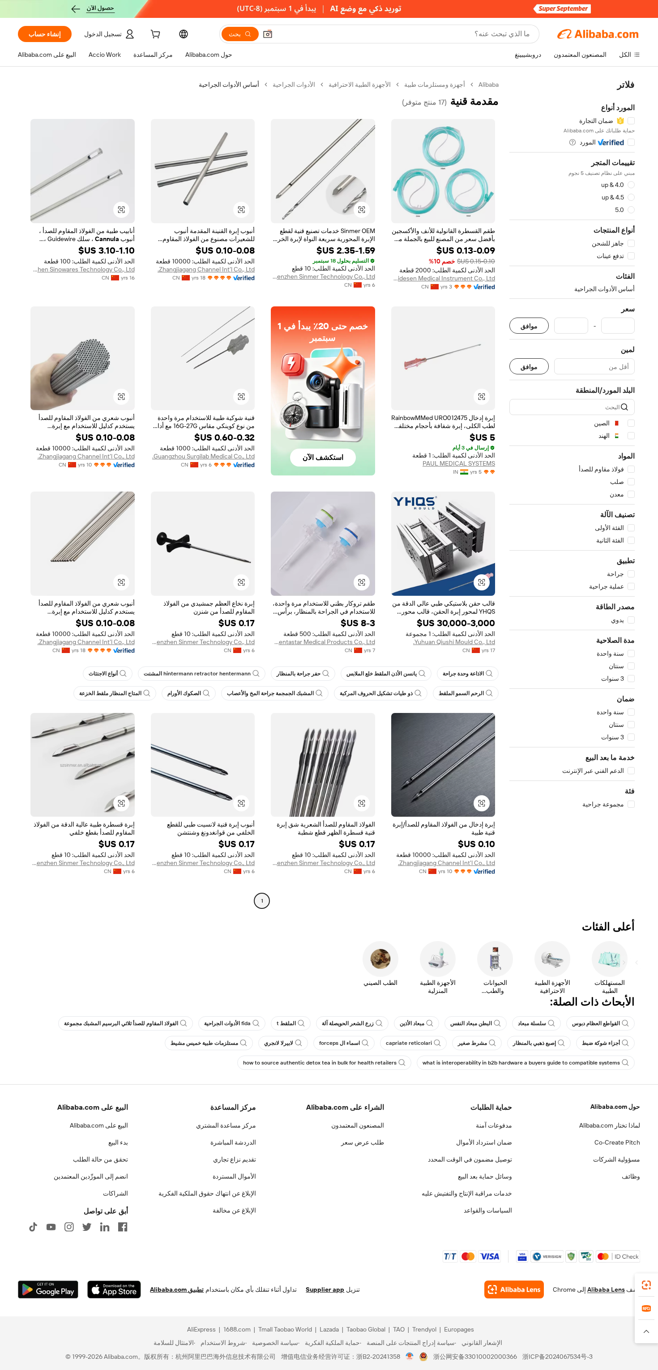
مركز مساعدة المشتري (226, 1125)
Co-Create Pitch (617, 1142)
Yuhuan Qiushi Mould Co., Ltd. (454, 641)
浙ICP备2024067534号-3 (557, 1356)
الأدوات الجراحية (294, 84)
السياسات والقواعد (488, 1210)
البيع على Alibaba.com (99, 1125)
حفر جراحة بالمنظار (298, 673)
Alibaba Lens (606, 1289)
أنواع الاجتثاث (103, 673)
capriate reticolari (409, 1043)
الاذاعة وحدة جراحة (463, 673)
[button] (267, 34)
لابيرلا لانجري (278, 1043)
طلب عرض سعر (362, 1142)
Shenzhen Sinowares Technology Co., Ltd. (82, 269)
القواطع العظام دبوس (596, 1023)
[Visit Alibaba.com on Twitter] (86, 1227)
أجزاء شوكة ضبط (601, 1043)
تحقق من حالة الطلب (100, 1159)
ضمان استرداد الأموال (484, 1142)
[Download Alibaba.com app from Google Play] (48, 1289)
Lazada (329, 1329)
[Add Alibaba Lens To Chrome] (514, 1289)
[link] (646, 1285)
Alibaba (489, 84)
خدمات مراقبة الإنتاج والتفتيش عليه (467, 1193)
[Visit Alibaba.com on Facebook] (122, 1227)
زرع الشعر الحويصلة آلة (348, 1023)
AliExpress (201, 1329)
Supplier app (325, 1289)
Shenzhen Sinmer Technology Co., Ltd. (323, 276)
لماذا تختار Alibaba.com (609, 1125)
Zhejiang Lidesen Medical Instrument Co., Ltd (443, 278)
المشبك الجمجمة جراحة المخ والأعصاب (270, 693)
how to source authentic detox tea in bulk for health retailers (320, 1063)
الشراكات (115, 1193)
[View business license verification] (410, 1356)
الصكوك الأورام (184, 693)
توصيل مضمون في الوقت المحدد (470, 1159)
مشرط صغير (472, 1043)
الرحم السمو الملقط (461, 693)
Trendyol (424, 1329)
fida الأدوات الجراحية (227, 1023)
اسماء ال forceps (339, 1043)
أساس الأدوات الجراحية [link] (229, 84)
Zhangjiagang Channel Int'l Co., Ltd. (206, 269)
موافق (529, 326)
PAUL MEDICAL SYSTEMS (459, 463)
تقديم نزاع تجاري (234, 1159)
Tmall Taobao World (285, 1329)
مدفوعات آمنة (494, 1125)
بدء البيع (118, 1142)
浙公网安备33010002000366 (475, 1356)
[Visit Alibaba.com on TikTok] (33, 1227)
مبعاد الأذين (412, 1023)
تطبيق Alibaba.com (177, 1289)
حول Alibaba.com (615, 1106)
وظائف (631, 1176)
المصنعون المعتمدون (357, 1125)
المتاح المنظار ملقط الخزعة (110, 693)
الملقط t (286, 1023)
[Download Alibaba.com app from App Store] (114, 1289)
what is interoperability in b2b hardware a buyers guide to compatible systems (521, 1063)
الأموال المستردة (234, 1176)
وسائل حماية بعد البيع (485, 1176)
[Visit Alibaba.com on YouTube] (51, 1227)
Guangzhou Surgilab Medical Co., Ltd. (203, 456)
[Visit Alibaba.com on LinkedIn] (104, 1227)
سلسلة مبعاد (532, 1023)
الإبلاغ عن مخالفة (234, 1210)
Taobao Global (365, 1329)
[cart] (154, 35)
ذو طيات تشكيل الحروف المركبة (376, 693)
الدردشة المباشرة (233, 1142)
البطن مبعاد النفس (471, 1023)
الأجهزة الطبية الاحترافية (360, 84)
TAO (399, 1329)
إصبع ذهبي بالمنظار (534, 1043)
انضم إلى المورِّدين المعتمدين (91, 1176)
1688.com (237, 1329)
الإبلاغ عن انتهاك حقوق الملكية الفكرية (207, 1193)
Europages (459, 1329)
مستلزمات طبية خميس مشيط (204, 1043)
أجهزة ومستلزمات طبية (434, 84)
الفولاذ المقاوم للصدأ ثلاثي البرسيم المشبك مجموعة (121, 1023)
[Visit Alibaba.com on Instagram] (69, 1227)
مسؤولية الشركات (616, 1159)
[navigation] (572, 493)
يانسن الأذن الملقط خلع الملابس (381, 673)
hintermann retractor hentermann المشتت (197, 673)
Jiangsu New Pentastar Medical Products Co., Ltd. (323, 641)
